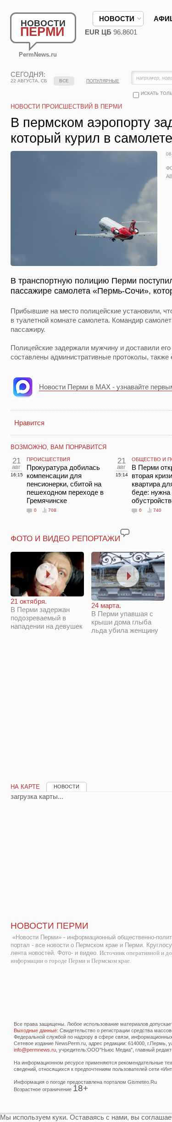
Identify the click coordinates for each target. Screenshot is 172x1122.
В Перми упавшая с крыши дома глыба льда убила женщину (124, 617)
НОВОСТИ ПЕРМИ (50, 926)
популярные (102, 80)
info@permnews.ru (35, 1050)
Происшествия (48, 459)
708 (52, 510)
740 (157, 510)
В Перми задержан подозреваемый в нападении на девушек (47, 613)
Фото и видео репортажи (65, 538)
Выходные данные (35, 1030)
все (64, 80)
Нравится (29, 423)
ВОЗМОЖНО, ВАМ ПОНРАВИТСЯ (58, 447)
